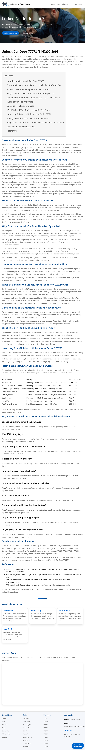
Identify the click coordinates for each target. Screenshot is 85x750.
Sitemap (4, 737)
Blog (71, 4)
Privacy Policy (6, 734)
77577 (46, 731)
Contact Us (79, 4)
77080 (46, 728)
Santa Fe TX (26, 728)
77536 (46, 734)
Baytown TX (26, 740)
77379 (46, 725)
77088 (46, 737)
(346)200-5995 (75, 719)
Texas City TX (27, 725)
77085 (46, 719)
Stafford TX (26, 722)
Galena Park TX (27, 737)
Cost (58, 4)
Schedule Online (27, 33)
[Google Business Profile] (71, 730)
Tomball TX (26, 719)
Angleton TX (26, 746)
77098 (46, 722)
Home (53, 4)
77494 (46, 743)
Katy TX (25, 731)
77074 (46, 740)
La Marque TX (27, 743)
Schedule (65, 4)
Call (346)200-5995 (10, 33)
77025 (46, 746)
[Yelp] (68, 730)
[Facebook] (65, 730)
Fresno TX (26, 734)
